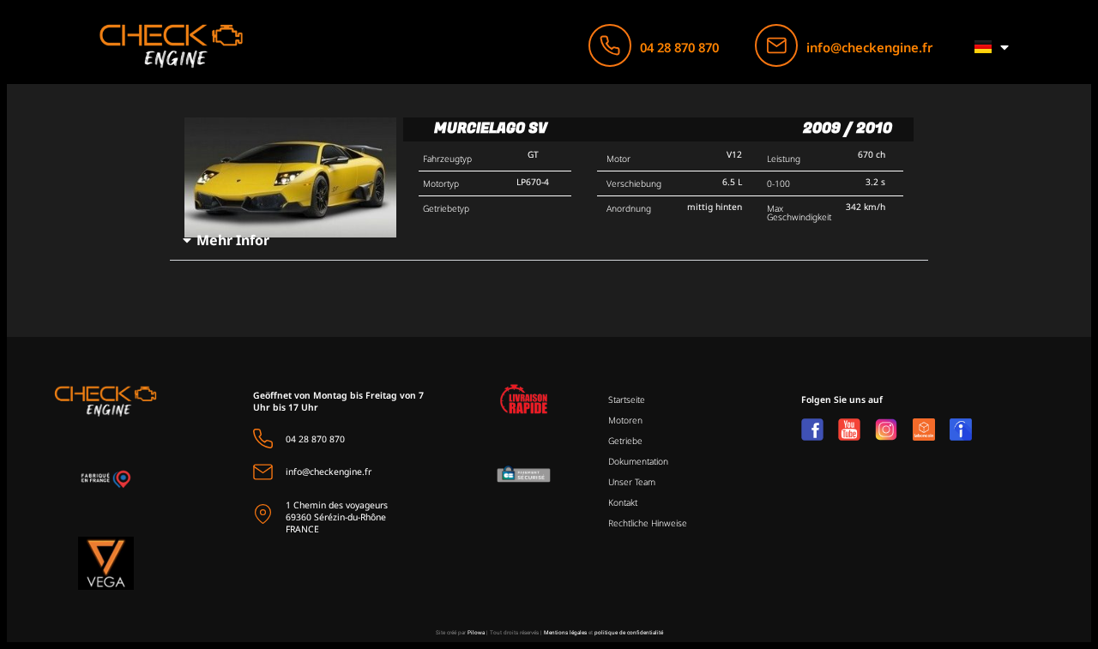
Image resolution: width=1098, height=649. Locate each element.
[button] (549, 240)
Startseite (626, 400)
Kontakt (622, 502)
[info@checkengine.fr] (776, 45)
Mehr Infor (232, 240)
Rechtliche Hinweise (647, 523)
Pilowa (476, 632)
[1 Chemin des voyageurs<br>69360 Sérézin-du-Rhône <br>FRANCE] (263, 514)
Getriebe (625, 441)
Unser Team (631, 482)
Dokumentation (638, 461)
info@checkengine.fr (869, 47)
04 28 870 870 (679, 47)
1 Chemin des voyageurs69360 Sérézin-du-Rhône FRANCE (337, 517)
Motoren (625, 420)
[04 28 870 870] (609, 45)
